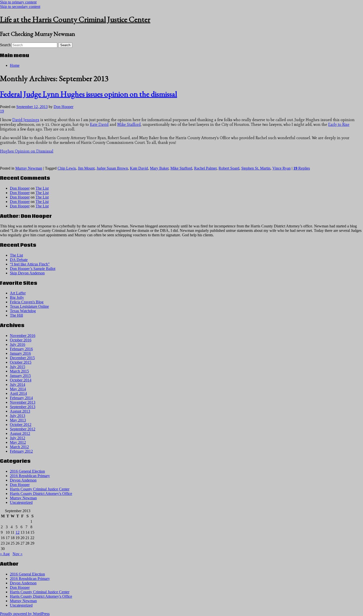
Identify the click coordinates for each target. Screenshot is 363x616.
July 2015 (17, 367)
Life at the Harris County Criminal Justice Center (75, 19)
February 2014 (21, 398)
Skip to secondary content (20, 6)
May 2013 (18, 420)
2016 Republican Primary (30, 476)
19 (2, 111)
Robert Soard (229, 168)
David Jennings (25, 119)
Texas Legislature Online (29, 306)
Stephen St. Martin (255, 168)
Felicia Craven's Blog (26, 302)
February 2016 (21, 349)
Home (15, 65)
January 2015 (20, 376)
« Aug (5, 554)
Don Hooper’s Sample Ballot (32, 268)
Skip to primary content (18, 2)
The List (42, 188)
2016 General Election (27, 471)
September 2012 (22, 429)
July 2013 (17, 416)
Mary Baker (159, 168)
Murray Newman (28, 168)
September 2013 (22, 407)
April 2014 (18, 393)
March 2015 (19, 371)
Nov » (17, 554)
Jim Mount (86, 168)
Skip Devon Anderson (27, 273)
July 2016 (17, 344)
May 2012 (18, 442)
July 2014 (17, 384)
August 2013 (20, 411)
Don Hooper (63, 107)
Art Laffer (18, 293)
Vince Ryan (281, 168)
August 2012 (20, 433)
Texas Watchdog (23, 311)
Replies (301, 168)
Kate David (99, 124)
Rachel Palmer (205, 168)
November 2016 (22, 335)
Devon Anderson (23, 480)
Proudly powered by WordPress (25, 614)
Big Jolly (17, 297)
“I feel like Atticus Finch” (30, 264)
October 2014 (20, 380)
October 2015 (20, 362)
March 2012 (19, 447)
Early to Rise (338, 124)
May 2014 (18, 389)
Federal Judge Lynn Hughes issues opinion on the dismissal (88, 94)
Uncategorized (21, 502)
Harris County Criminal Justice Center (39, 489)
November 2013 (22, 402)
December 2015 (22, 358)
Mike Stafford (129, 124)
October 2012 (20, 424)
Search (5, 45)
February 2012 (21, 451)
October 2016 (20, 340)
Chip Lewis (67, 168)
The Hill (16, 315)
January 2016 (20, 353)
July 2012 (17, 438)
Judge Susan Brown (112, 168)
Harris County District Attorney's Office (41, 493)
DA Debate (19, 260)
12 (18, 532)
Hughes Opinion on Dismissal (26, 151)
